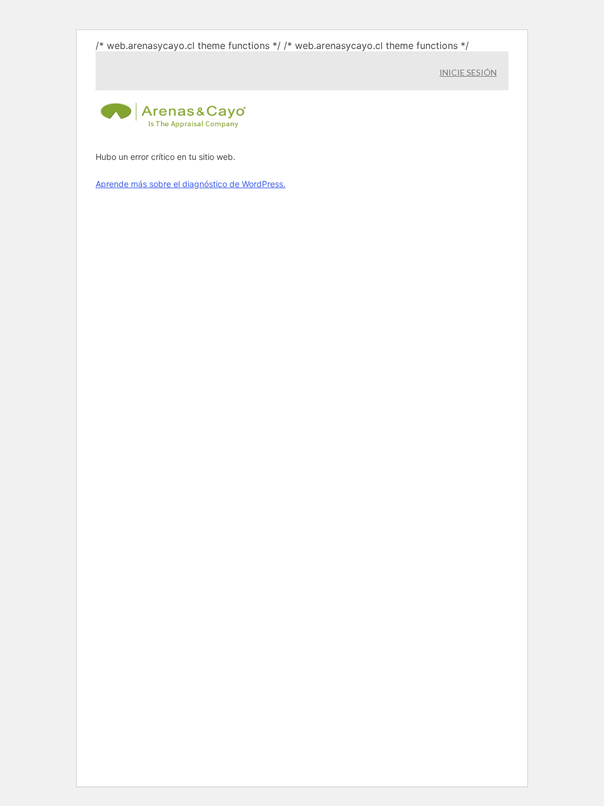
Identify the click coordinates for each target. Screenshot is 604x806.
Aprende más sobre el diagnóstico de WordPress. (190, 184)
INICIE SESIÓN (468, 72)
